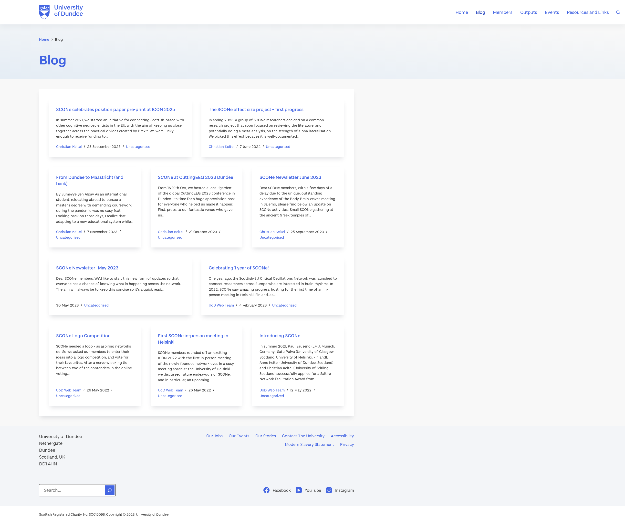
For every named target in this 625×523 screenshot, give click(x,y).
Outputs (528, 12)
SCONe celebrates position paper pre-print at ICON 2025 (115, 109)
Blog (480, 12)
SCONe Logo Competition (83, 335)
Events (552, 12)
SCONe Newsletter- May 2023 (87, 268)
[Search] (618, 12)
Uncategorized (284, 305)
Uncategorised (138, 146)
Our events (239, 435)
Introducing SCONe (280, 335)
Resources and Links (588, 12)
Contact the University (303, 435)
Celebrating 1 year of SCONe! (239, 268)
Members (502, 12)
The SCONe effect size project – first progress (256, 109)
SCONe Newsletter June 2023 (290, 177)
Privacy (347, 444)
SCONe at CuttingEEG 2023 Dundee (195, 177)
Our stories (265, 435)
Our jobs (214, 435)
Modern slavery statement (309, 444)
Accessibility (342, 435)
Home (462, 12)
